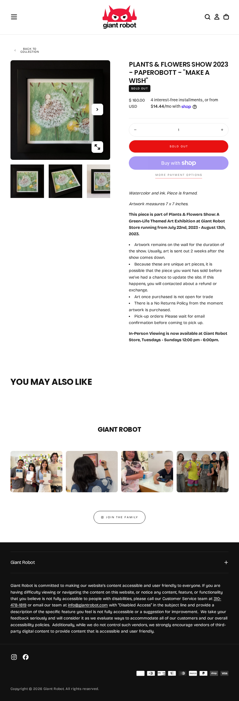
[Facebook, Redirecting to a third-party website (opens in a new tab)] (25, 657)
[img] (140, 673)
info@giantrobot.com (88, 605)
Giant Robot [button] (22, 562)
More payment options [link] (178, 175)
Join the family (122, 517)
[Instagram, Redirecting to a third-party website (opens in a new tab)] (13, 657)
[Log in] (216, 17)
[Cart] (226, 17)
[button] (13, 16)
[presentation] (97, 147)
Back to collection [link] (29, 50)
